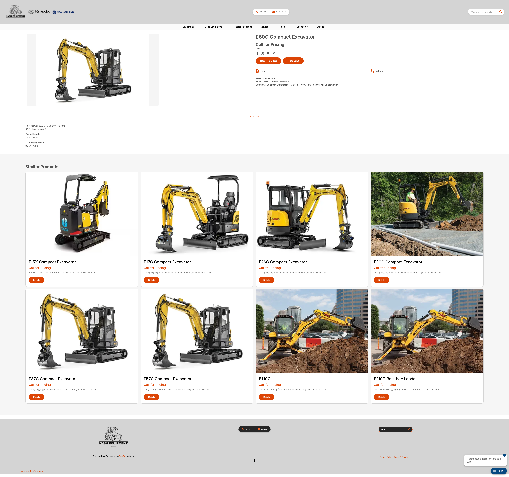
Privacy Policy (386, 457)
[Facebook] (254, 460)
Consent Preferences (32, 471)
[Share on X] (262, 53)
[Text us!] (499, 471)
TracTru (122, 456)
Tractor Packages (242, 26)
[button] (261, 11)
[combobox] (486, 12)
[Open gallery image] (93, 70)
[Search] (409, 429)
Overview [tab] (254, 116)
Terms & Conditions (402, 457)
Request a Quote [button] (268, 60)
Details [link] (36, 280)
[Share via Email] (268, 53)
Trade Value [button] (293, 60)
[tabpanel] (140, 70)
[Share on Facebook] (257, 53)
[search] (501, 12)
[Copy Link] (273, 53)
